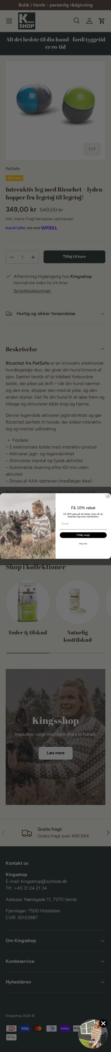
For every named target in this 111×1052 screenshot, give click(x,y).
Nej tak (83, 544)
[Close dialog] (108, 496)
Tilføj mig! (83, 535)
